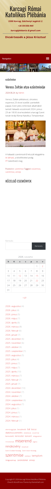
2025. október (12, 347)
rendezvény (12, 446)
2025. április (11, 371)
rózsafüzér (25, 447)
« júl (24, 297)
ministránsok (9, 442)
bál (28, 429)
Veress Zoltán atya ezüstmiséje (25, 86)
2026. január (11, 334)
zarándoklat (22, 460)
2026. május (11, 318)
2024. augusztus (13, 404)
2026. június (11, 314)
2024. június (11, 412)
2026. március (12, 326)
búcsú (33, 429)
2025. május (11, 367)
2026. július (10, 310)
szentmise (19, 169)
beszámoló (21, 429)
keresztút (19, 436)
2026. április (11, 322)
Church (10, 482)
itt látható (9, 157)
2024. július (10, 408)
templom (37, 455)
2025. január (11, 383)
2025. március (12, 375)
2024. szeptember (14, 400)
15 (37, 275)
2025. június (11, 363)
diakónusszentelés (14, 432)
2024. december (13, 388)
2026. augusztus (13, 306)
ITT (6, 161)
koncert (28, 436)
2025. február (11, 379)
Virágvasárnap (10, 460)
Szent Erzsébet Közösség (13, 451)
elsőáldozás (27, 433)
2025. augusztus (13, 355)
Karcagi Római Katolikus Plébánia (25, 11)
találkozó (28, 456)
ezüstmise (35, 169)
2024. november (13, 392)
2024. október (12, 396)
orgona (35, 442)
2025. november (13, 343)
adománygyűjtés (10, 429)
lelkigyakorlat (37, 436)
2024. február (11, 420)
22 (37, 280)
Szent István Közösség (29, 451)
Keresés (9, 240)
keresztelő (9, 436)
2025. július (10, 359)
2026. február (11, 330)
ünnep (18, 172)
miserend (23, 440)
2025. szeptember (14, 351)
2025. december (13, 338)
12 (20, 275)
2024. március (12, 416)
